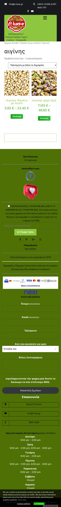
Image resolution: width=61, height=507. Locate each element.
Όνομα (30, 303)
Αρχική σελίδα (11, 43)
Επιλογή (17, 116)
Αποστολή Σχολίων (30, 390)
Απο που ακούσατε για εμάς (30, 344)
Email (30, 317)
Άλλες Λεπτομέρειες (30, 357)
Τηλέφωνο (30, 330)
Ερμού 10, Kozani (33, 404)
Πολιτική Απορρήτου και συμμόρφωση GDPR (30, 257)
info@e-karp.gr (16, 4)
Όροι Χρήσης (30, 248)
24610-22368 (34, 422)
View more (22, 500)
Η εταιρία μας (30, 160)
